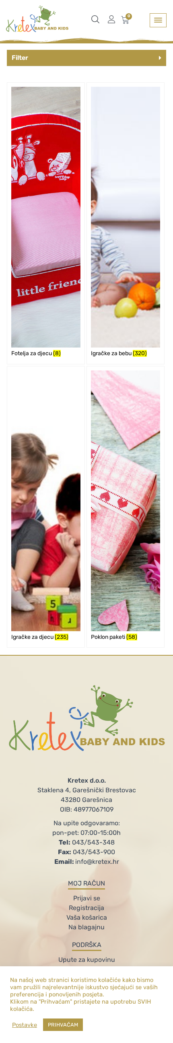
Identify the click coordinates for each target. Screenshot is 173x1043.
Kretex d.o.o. (87, 780)
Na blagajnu (86, 927)
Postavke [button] (24, 1025)
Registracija (86, 908)
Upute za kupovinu (86, 959)
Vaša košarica (86, 917)
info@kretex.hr (86, 861)
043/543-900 (86, 852)
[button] (86, 58)
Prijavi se (86, 898)
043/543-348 (87, 842)
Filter (20, 57)
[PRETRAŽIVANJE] (97, 19)
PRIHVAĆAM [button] (63, 1025)
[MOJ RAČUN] (113, 19)
